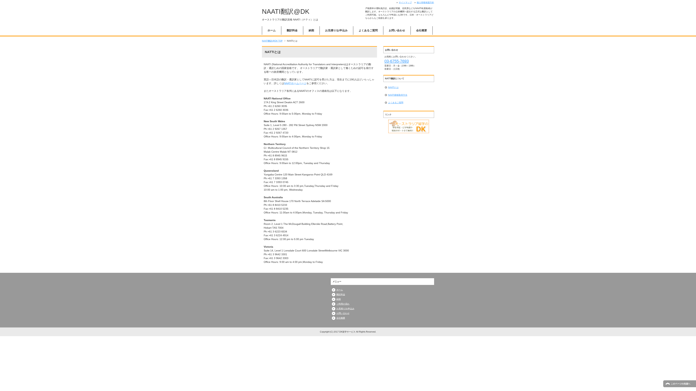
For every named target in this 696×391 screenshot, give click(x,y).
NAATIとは (393, 87)
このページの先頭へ (680, 383)
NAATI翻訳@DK (285, 11)
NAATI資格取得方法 (397, 95)
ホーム (272, 30)
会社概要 (421, 30)
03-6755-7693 (396, 61)
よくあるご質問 (368, 30)
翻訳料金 (292, 30)
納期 (311, 30)
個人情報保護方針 (425, 2)
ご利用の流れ (342, 304)
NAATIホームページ (295, 83)
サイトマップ (405, 2)
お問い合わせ (397, 30)
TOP (272, 41)
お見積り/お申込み (336, 30)
